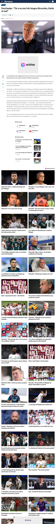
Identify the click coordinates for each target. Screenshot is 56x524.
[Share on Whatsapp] (3, 87)
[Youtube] (34, 131)
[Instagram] (21, 131)
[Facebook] (21, 126)
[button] (2, 1)
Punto (2, 18)
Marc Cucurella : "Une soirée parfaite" (22, 159)
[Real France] (9, 1)
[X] (34, 126)
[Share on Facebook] (8, 15)
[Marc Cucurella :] (37, 160)
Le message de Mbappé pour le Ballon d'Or (23, 152)
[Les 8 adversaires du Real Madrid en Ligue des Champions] (37, 141)
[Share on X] (10, 15)
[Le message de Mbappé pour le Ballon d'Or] (37, 154)
